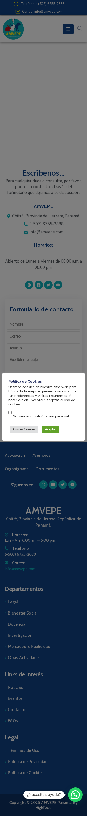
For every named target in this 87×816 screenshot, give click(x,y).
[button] (75, 794)
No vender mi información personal (41, 416)
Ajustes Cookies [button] (24, 429)
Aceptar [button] (50, 429)
